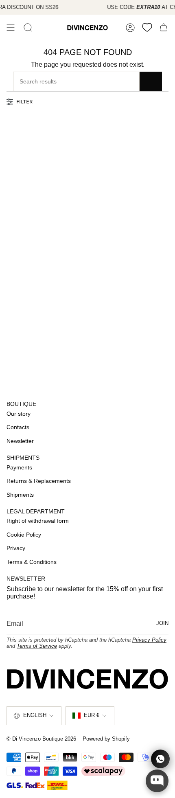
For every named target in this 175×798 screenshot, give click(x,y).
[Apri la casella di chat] (157, 781)
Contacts (18, 427)
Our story (19, 413)
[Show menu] (10, 27)
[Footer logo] (87, 678)
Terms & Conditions (32, 562)
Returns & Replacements (39, 481)
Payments (19, 467)
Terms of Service (37, 646)
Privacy (16, 548)
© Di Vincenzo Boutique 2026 (41, 739)
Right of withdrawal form (38, 520)
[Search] (28, 27)
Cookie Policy (24, 534)
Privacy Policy (149, 640)
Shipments (20, 494)
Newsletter (20, 441)
